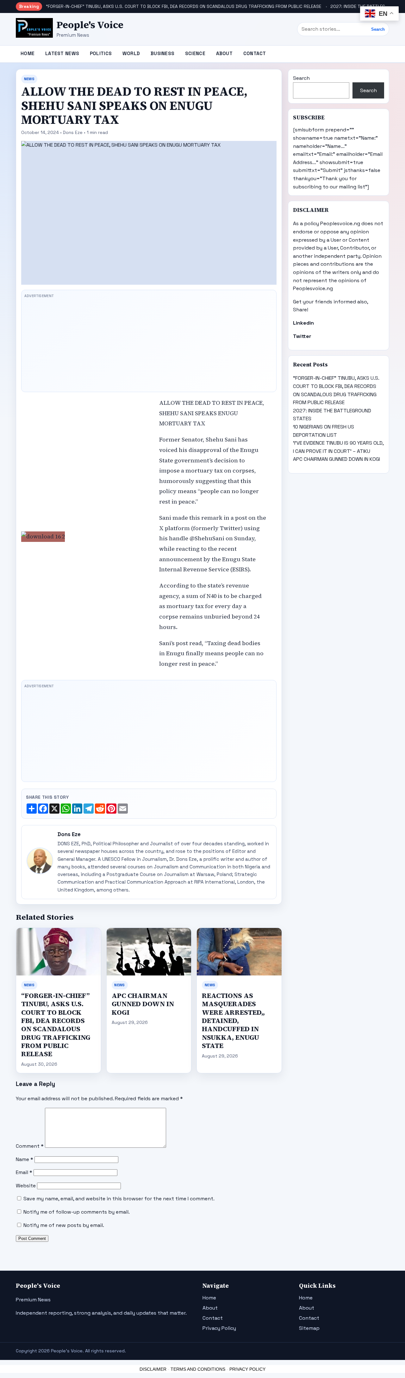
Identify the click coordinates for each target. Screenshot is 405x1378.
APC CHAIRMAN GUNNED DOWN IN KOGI (143, 1004)
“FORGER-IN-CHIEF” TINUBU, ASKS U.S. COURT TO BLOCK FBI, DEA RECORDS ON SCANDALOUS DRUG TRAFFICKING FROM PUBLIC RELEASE (183, 6)
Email (24, 1172)
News (29, 79)
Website (26, 1185)
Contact (254, 53)
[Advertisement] (148, 344)
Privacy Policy (219, 1328)
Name (24, 1159)
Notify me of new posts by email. (63, 1225)
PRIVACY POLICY (247, 1369)
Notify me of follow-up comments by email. (76, 1212)
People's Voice (90, 24)
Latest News (62, 53)
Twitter (302, 336)
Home (27, 53)
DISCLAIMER (153, 1369)
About (224, 53)
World (131, 53)
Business (162, 53)
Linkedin (303, 323)
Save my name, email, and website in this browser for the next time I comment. (119, 1198)
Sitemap (309, 1328)
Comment (30, 1146)
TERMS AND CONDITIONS (198, 1369)
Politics (101, 53)
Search (378, 29)
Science (195, 53)
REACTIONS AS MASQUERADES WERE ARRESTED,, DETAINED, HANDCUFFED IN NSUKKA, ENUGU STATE (233, 1020)
